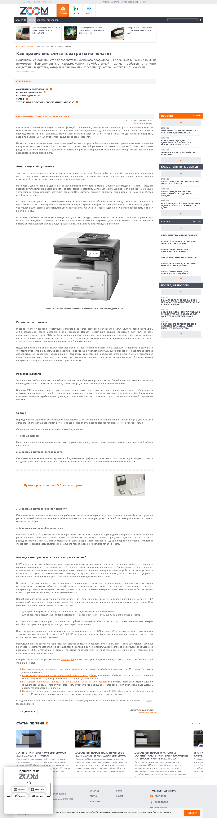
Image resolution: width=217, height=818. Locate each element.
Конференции (130, 2)
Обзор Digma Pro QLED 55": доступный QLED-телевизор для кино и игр (92, 30)
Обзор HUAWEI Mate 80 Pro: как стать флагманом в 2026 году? (139, 30)
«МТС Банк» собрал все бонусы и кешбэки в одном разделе (178, 132)
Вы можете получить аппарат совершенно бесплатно (53, 669)
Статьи (31, 20)
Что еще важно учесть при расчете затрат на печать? (45, 102)
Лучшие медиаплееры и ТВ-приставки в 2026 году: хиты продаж (176, 193)
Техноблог (52, 20)
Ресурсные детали (26, 96)
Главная (19, 46)
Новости (40, 20)
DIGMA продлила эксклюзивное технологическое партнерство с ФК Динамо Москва (180, 302)
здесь (149, 700)
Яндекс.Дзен (162, 802)
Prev (181, 122)
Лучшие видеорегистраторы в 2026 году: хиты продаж (180, 183)
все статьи (197, 221)
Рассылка (160, 796)
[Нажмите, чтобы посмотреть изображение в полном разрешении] (84, 302)
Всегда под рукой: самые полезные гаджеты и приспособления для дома (180, 205)
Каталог (19, 20)
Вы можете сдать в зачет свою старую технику (48, 691)
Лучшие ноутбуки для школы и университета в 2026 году (178, 242)
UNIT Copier (67, 659)
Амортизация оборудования (32, 89)
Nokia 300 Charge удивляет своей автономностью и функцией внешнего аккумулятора (179, 326)
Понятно (192, 813)
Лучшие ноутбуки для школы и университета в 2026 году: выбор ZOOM (46, 30)
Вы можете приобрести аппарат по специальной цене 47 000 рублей (64, 681)
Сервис (20, 99)
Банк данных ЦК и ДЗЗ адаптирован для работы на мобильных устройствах (177, 143)
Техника (63, 13)
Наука (76, 13)
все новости (196, 116)
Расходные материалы (29, 92)
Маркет (142, 2)
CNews (106, 2)
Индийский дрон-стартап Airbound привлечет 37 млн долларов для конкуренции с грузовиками (180, 314)
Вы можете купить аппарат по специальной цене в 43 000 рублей (59, 675)
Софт (89, 13)
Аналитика (116, 2)
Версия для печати (143, 123)
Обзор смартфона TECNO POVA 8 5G (179, 235)
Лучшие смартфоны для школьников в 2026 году (174, 250)
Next (181, 160)
